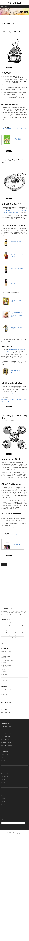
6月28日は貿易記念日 (5, 656)
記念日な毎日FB (4, 694)
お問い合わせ (19, 833)
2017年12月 (3, 795)
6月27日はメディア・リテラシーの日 (8, 660)
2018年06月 (3, 814)
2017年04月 (3, 770)
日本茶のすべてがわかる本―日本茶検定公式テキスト (18, 140)
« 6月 (2, 643)
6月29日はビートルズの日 (6, 651)
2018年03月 (3, 804)
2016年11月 (3, 754)
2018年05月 (3, 810)
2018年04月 (3, 807)
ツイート (3, 704)
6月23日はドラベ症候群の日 (7, 679)
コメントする (13, 34)
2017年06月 (3, 776)
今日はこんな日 (10, 393)
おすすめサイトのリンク (6, 689)
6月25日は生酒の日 (5, 669)
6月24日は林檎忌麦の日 (6, 674)
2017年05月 (3, 773)
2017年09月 (3, 785)
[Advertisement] (14, 589)
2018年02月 (3, 801)
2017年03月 (3, 767)
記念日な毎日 (14, 3)
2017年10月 (3, 789)
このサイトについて (11, 832)
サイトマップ (18, 832)
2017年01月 (3, 760)
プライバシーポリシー (10, 833)
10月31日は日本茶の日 (11, 31)
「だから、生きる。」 (17, 544)
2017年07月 (3, 779)
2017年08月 (3, 782)
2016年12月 (3, 757)
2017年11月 (3, 792)
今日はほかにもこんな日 (6, 120)
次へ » (4, 564)
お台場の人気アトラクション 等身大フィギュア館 (12, 534)
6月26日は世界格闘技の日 (6, 665)
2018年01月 (3, 798)
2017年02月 (3, 763)
